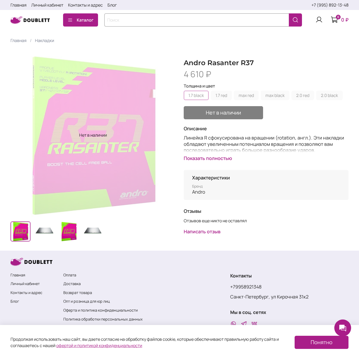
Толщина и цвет (199, 86)
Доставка (72, 283)
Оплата (69, 274)
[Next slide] (167, 135)
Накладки (44, 40)
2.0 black (329, 95)
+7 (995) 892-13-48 (329, 5)
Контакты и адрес (85, 5)
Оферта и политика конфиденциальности (100, 310)
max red (246, 95)
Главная (19, 5)
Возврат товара (77, 292)
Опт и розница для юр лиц (86, 301)
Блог (112, 5)
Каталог (85, 20)
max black (275, 95)
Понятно (321, 342)
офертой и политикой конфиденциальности (99, 345)
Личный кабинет (47, 5)
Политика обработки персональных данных (103, 319)
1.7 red (221, 95)
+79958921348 (245, 286)
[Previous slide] (19, 135)
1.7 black (196, 95)
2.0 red (302, 95)
